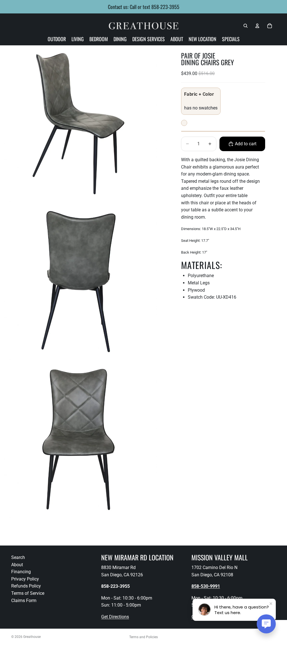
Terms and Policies (143, 637)
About (17, 564)
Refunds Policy (26, 586)
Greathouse (32, 637)
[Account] (257, 26)
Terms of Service (27, 593)
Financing (21, 571)
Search (18, 557)
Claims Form (23, 600)
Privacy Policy (25, 579)
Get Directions (115, 616)
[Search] (245, 26)
